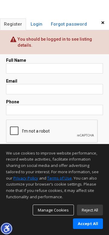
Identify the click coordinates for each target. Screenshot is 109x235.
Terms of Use (59, 178)
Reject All (90, 210)
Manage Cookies (53, 210)
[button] (6, 228)
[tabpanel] (54, 108)
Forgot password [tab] (69, 24)
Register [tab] (13, 24)
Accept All (88, 223)
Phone (12, 101)
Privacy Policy (25, 178)
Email (11, 81)
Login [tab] (36, 24)
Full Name (16, 60)
